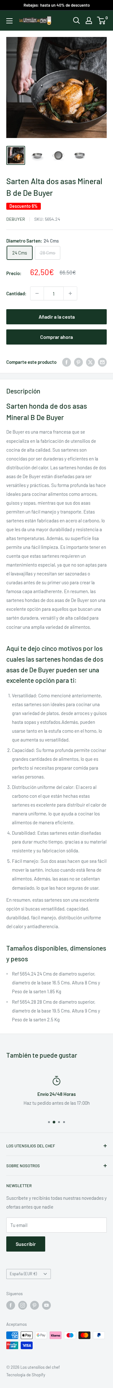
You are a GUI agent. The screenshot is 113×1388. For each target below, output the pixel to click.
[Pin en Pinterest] (78, 362)
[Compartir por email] (102, 362)
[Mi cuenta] (89, 20)
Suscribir (26, 1244)
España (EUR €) (23, 1273)
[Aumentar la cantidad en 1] (70, 293)
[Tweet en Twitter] (90, 362)
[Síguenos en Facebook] (10, 1305)
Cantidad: (16, 293)
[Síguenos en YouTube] (46, 1305)
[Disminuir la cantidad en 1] (37, 293)
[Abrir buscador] (76, 20)
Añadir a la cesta (57, 317)
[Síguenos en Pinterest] (34, 1305)
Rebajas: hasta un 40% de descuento (57, 5)
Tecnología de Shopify (25, 1374)
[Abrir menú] (9, 20)
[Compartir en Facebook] (66, 362)
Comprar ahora (56, 337)
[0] (101, 20)
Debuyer (15, 219)
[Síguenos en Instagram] (22, 1305)
